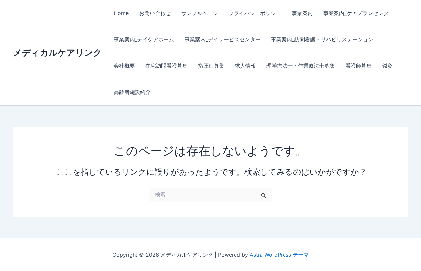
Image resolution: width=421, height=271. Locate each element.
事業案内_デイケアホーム (144, 39)
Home (121, 13)
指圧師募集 (211, 65)
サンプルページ (199, 13)
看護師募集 (358, 65)
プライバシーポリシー (255, 13)
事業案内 (302, 13)
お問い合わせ (155, 13)
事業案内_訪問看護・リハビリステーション (322, 39)
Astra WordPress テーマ (279, 254)
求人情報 (245, 65)
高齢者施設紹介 (132, 92)
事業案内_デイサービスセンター (222, 39)
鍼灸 (387, 65)
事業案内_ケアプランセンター (358, 13)
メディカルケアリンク (57, 52)
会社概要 (124, 65)
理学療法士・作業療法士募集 (300, 65)
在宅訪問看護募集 (166, 65)
